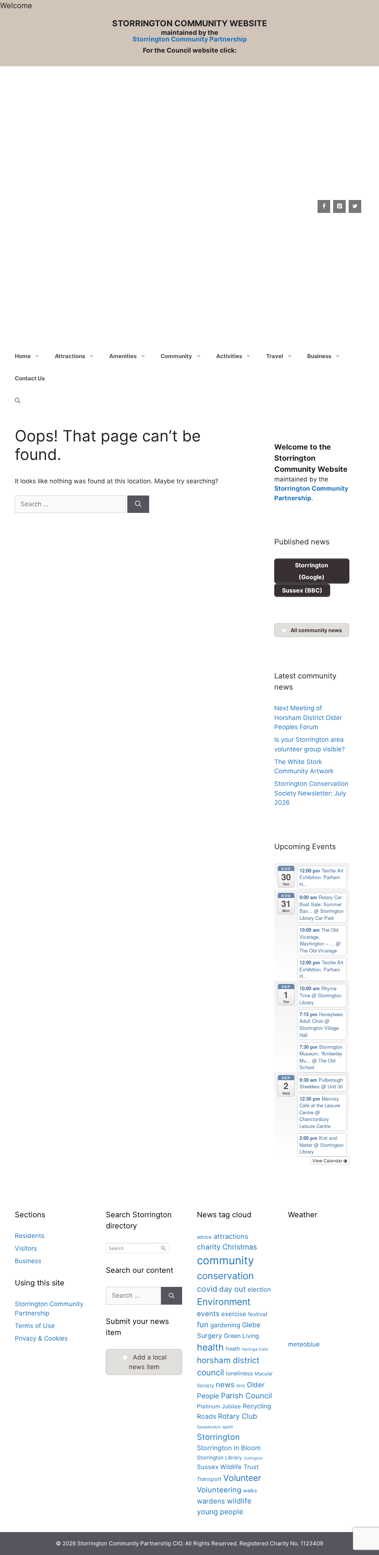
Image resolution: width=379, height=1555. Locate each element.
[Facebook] (324, 206)
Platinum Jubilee (219, 1406)
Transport (209, 1479)
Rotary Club (237, 1416)
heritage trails (255, 1349)
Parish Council (246, 1395)
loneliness (239, 1373)
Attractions (70, 356)
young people (220, 1511)
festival (257, 1314)
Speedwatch (209, 1427)
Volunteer (242, 1478)
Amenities (123, 356)
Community (176, 356)
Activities (229, 356)
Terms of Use (35, 1325)
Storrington (218, 1437)
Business (319, 356)
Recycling (257, 1406)
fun (202, 1324)
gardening (225, 1325)
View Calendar (327, 1160)
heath (233, 1348)
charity (209, 1246)
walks (250, 1491)
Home (23, 356)
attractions (231, 1236)
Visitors (26, 1248)
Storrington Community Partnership (190, 39)
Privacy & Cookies (41, 1338)
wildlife (239, 1500)
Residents (29, 1235)
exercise (233, 1314)
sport (227, 1426)
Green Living (241, 1335)
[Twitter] (355, 206)
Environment (224, 1301)
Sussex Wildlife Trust (228, 1467)
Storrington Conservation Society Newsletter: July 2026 (311, 793)
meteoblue (304, 1344)
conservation (225, 1275)
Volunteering (219, 1489)
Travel (274, 356)
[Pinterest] (339, 206)
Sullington (253, 1458)
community (225, 1260)
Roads (206, 1416)
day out (232, 1289)
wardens (211, 1501)
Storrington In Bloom (229, 1448)
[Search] (138, 504)
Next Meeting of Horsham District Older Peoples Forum (308, 717)
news (225, 1384)
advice (204, 1237)
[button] (17, 401)
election (259, 1289)
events (208, 1313)
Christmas (239, 1246)
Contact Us (30, 378)
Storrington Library (219, 1458)
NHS (241, 1386)
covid (207, 1289)
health (210, 1347)
